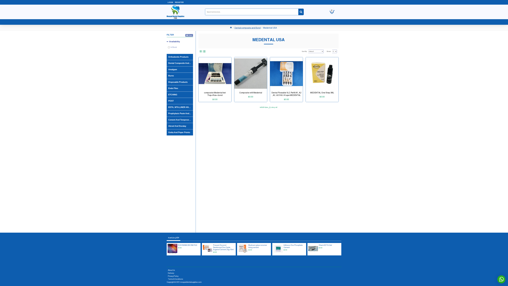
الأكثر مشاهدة (173, 238)
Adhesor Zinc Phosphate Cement (293, 246)
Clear (190, 35)
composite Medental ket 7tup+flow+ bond (215, 93)
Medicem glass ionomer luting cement (257, 246)
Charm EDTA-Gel (325, 245)
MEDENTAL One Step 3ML (322, 92)
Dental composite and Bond (247, 28)
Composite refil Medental (250, 92)
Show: (329, 51)
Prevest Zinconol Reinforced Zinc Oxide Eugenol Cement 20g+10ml (223, 247)
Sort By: (304, 51)
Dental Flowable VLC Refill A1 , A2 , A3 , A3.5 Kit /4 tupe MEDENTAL (286, 93)
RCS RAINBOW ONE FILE (187, 245)
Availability (174, 41)
